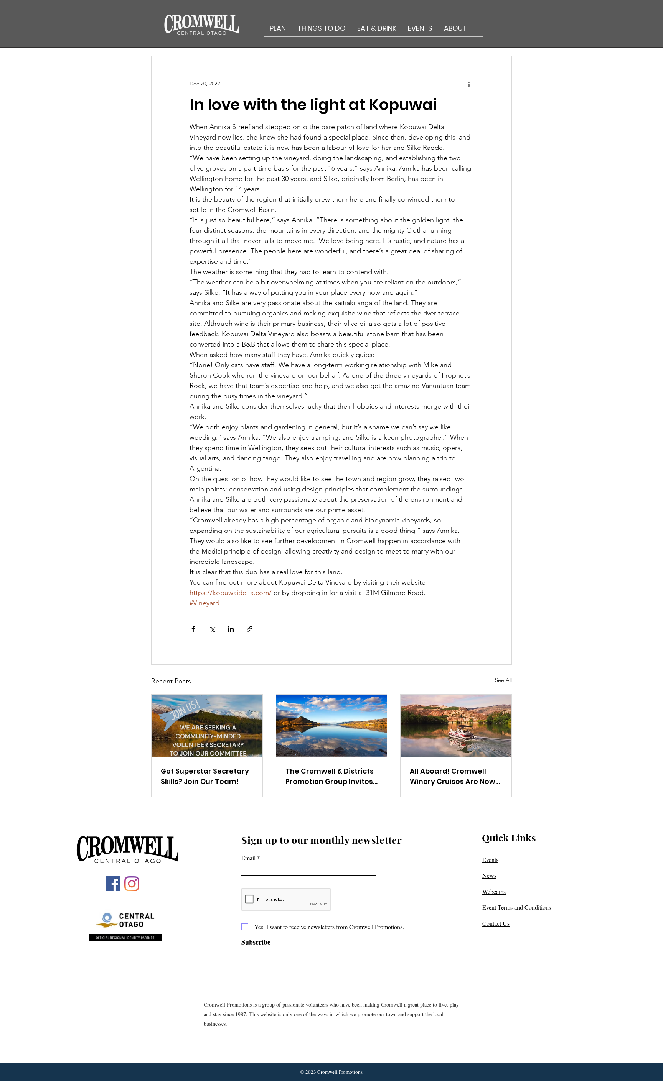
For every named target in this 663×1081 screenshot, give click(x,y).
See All (503, 680)
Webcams (494, 891)
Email (248, 858)
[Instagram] (131, 883)
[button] (278, 28)
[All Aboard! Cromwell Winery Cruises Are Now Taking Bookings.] (456, 726)
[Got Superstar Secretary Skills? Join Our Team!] (207, 726)
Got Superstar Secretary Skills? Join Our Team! (205, 776)
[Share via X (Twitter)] (212, 628)
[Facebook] (113, 883)
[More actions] (468, 83)
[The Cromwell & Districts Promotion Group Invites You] (331, 726)
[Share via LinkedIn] (230, 628)
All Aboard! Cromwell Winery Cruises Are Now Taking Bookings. (452, 776)
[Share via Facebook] (193, 628)
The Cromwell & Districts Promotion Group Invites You (329, 776)
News (489, 875)
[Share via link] (249, 628)
